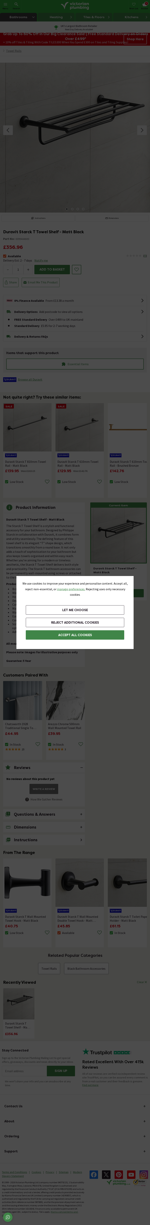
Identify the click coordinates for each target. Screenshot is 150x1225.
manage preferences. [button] (71, 589)
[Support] (7, 1217)
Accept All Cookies (75, 635)
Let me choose (75, 610)
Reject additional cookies (75, 623)
